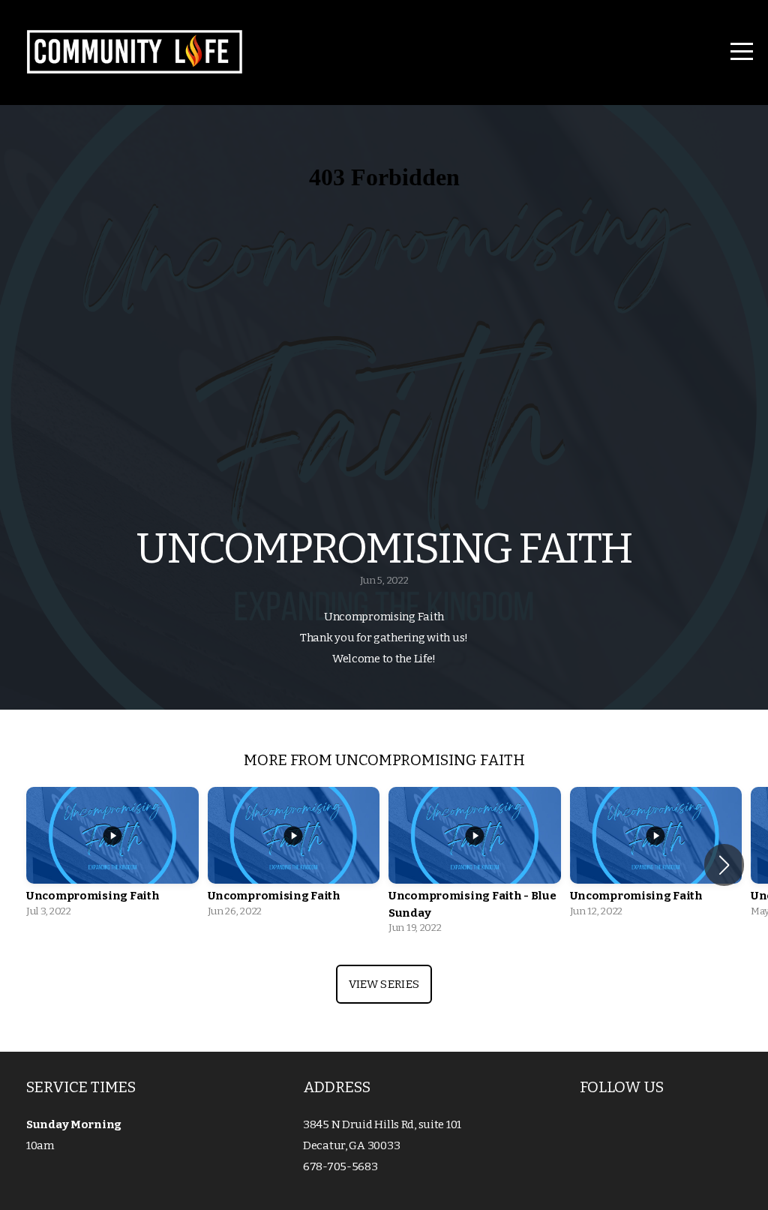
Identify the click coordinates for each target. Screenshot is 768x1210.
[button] (724, 864)
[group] (112, 856)
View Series (384, 984)
